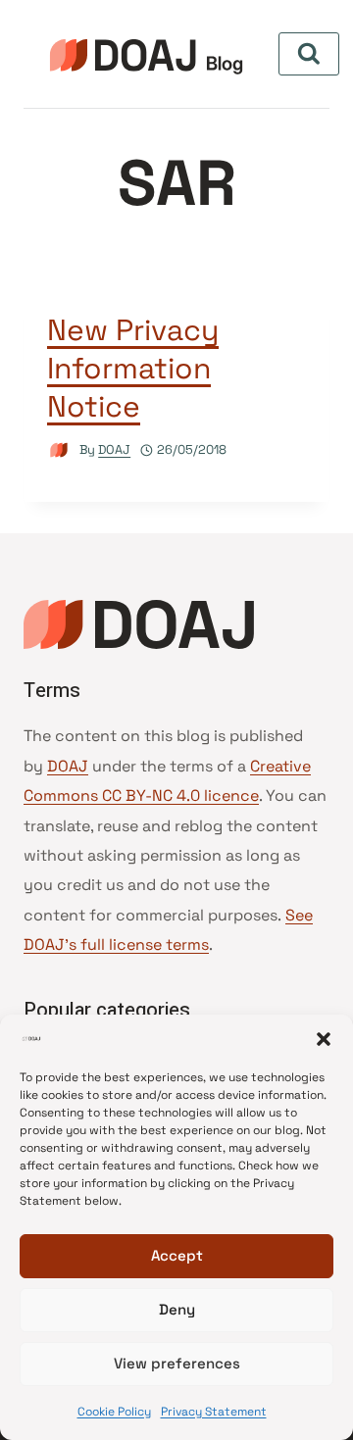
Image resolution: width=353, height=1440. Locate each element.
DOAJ (114, 449)
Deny (177, 1309)
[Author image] (59, 450)
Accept (177, 1255)
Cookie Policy (114, 1411)
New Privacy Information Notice (133, 368)
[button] (323, 1039)
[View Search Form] (308, 53)
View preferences (177, 1363)
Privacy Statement (214, 1411)
